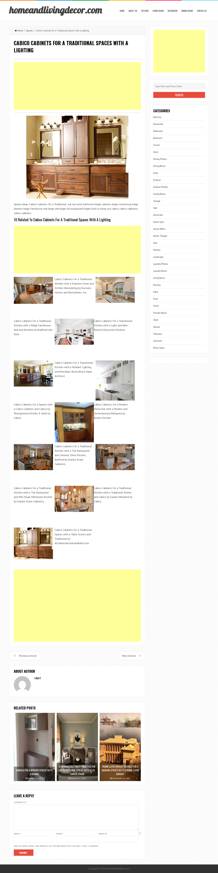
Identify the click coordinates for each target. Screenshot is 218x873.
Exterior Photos (160, 187)
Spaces (29, 30)
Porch (156, 305)
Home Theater (160, 236)
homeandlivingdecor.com (55, 10)
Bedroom (157, 138)
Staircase (157, 333)
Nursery (157, 284)
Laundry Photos (160, 264)
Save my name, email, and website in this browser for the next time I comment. (56, 846)
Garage (156, 201)
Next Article (129, 655)
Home (122, 10)
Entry (155, 173)
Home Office (159, 229)
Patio (155, 291)
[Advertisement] (77, 86)
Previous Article (28, 655)
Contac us (202, 10)
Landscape (158, 257)
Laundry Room (160, 271)
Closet (156, 145)
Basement (158, 124)
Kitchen (145, 10)
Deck (155, 152)
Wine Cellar (158, 347)
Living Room (158, 10)
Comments (20, 802)
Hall (155, 208)
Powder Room (160, 312)
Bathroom (172, 10)
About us (133, 10)
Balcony (157, 117)
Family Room (159, 194)
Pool (155, 298)
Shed (155, 319)
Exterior (157, 180)
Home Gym (158, 222)
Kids (155, 243)
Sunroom (157, 340)
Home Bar (158, 215)
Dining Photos (160, 159)
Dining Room (187, 10)
